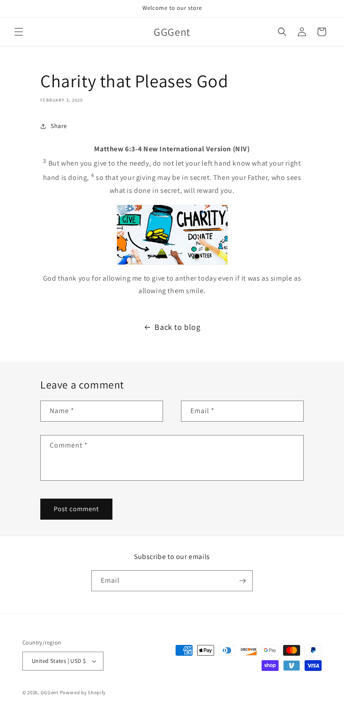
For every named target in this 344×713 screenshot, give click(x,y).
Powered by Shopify (83, 692)
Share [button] (59, 126)
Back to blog (177, 327)
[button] (19, 32)
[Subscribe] (242, 580)
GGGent (50, 692)
